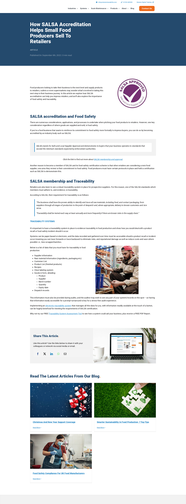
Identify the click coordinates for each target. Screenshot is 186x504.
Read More (36, 427)
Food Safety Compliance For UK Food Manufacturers (58, 473)
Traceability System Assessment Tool (65, 313)
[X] (44, 354)
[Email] (65, 354)
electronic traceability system (58, 306)
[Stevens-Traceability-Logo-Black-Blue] (36, 6)
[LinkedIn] (51, 354)
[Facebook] (37, 354)
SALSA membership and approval (108, 159)
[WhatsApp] (58, 354)
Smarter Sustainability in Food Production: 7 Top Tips (123, 422)
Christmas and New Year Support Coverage (54, 422)
